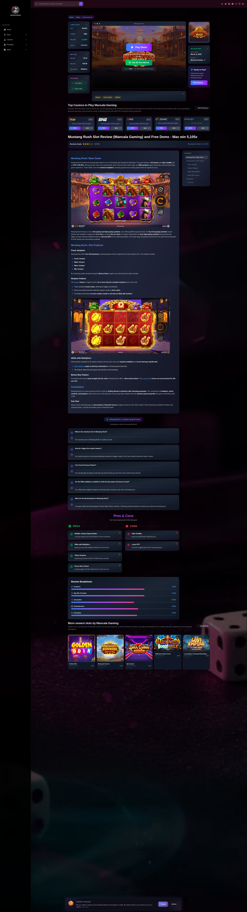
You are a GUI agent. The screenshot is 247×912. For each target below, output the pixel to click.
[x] (232, 4)
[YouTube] (222, 4)
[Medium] (243, 4)
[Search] (81, 4)
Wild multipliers (79, 366)
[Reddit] (226, 4)
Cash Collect (146, 378)
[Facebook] (236, 4)
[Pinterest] (229, 4)
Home (71, 17)
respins (76, 282)
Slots (78, 17)
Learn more (85, 907)
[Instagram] (239, 4)
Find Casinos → (199, 82)
